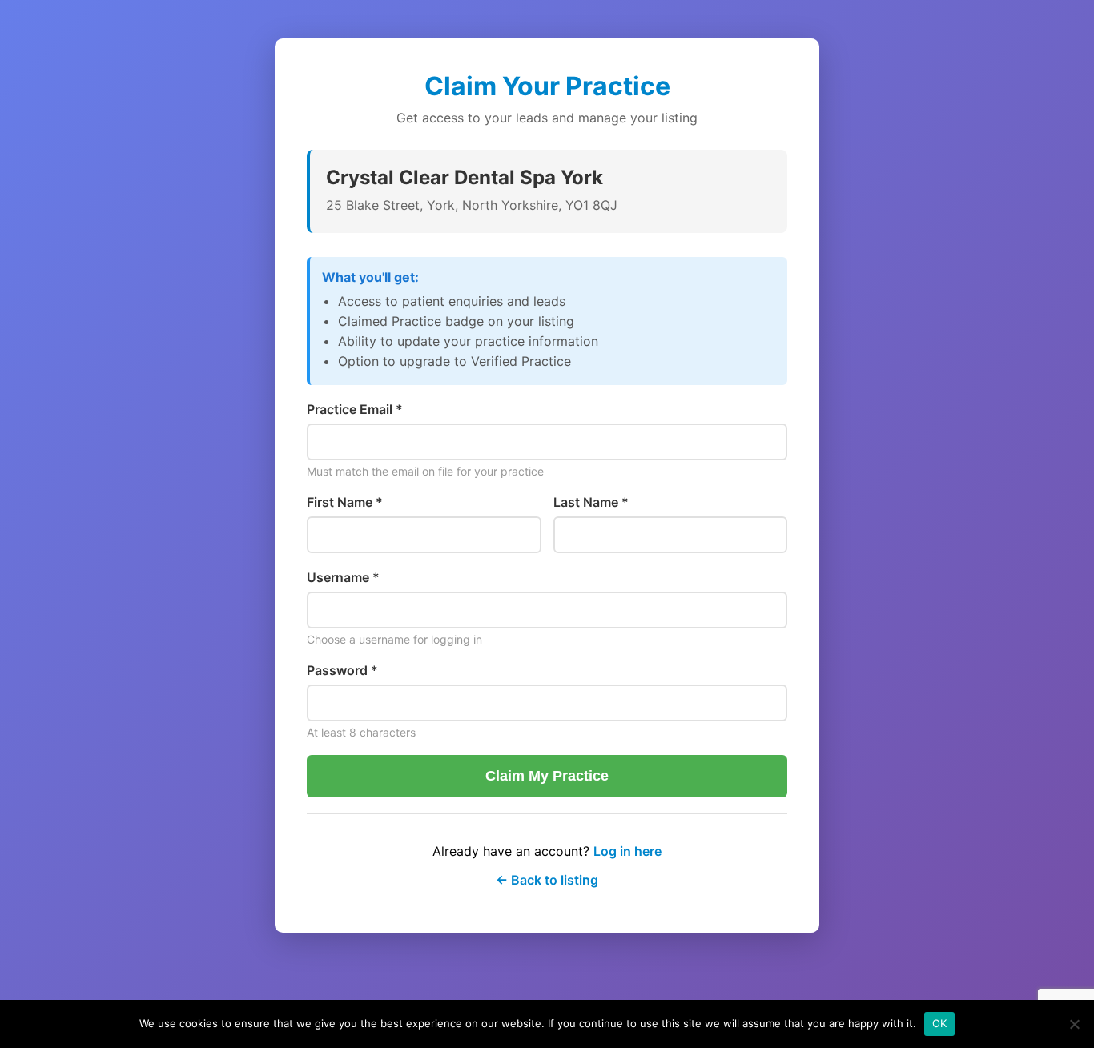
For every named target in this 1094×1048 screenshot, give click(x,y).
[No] (1074, 1024)
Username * (343, 577)
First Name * (345, 502)
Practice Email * (355, 409)
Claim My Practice (547, 776)
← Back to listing (547, 880)
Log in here (627, 851)
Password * (342, 670)
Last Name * (591, 502)
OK (939, 1023)
